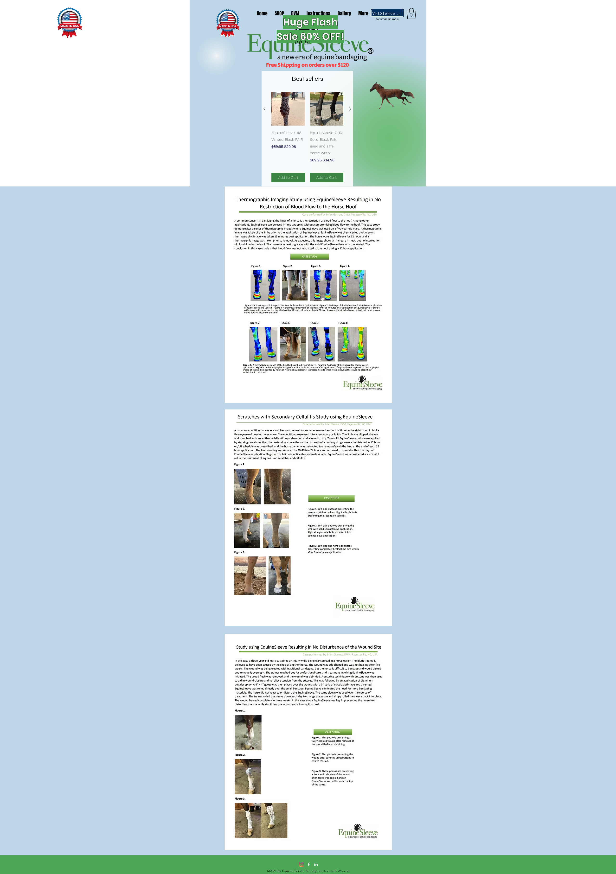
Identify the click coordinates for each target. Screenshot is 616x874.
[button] (411, 13)
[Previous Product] (264, 109)
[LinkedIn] (316, 864)
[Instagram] (301, 864)
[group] (307, 137)
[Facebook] (308, 864)
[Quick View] (288, 109)
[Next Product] (350, 109)
